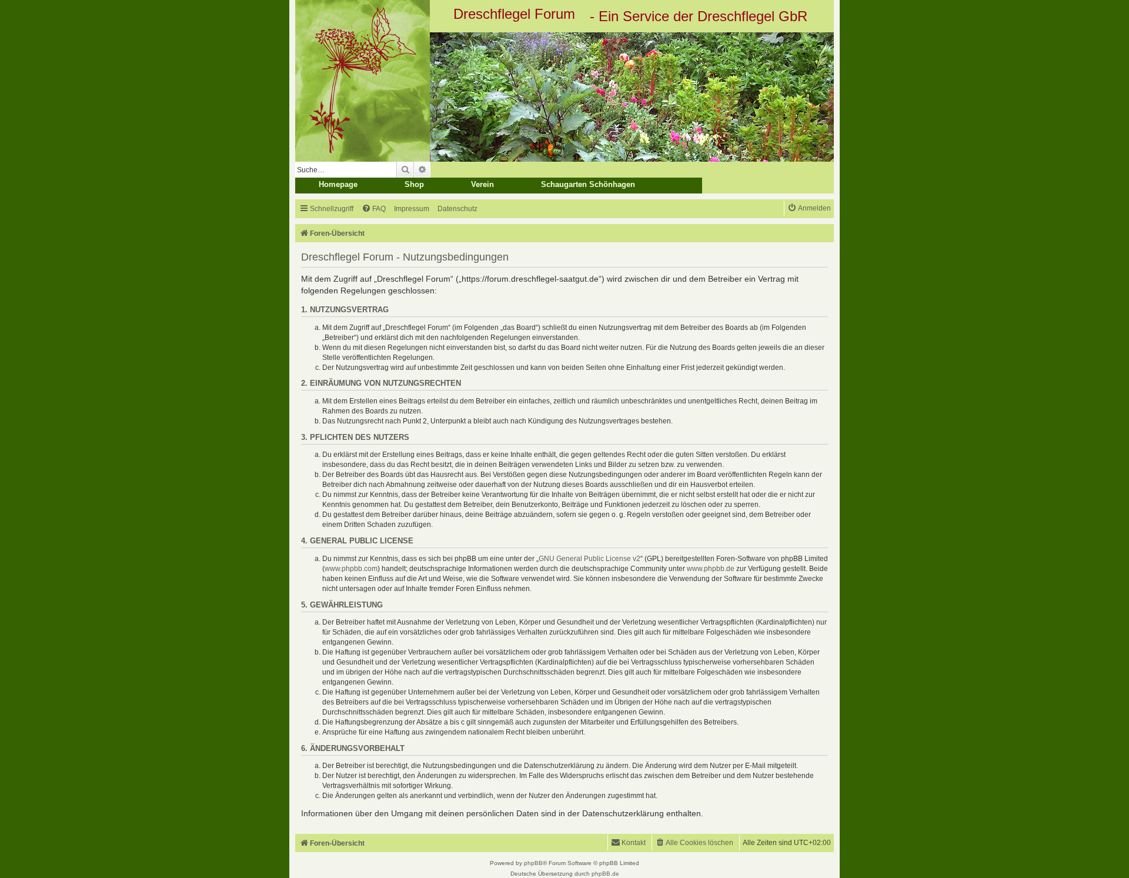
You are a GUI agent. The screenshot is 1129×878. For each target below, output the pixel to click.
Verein (482, 184)
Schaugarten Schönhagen (588, 184)
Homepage (338, 184)
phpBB (533, 863)
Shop (414, 184)
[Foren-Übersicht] (564, 97)
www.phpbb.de (710, 569)
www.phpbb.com (351, 569)
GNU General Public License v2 (589, 559)
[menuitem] (374, 209)
